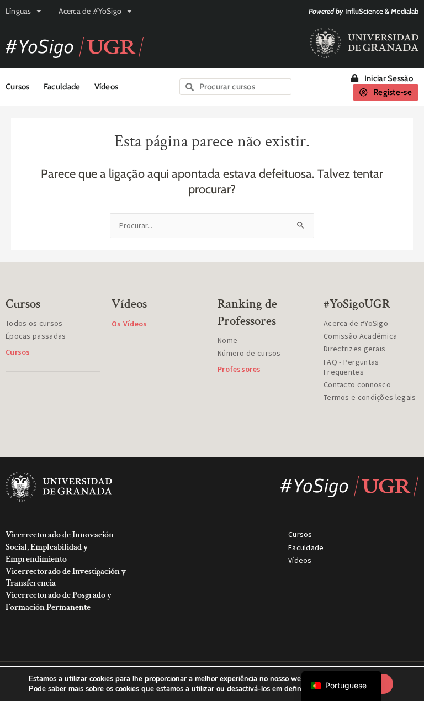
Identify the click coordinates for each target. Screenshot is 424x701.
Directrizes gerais (354, 349)
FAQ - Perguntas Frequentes (351, 367)
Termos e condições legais (370, 397)
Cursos (18, 87)
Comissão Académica (360, 336)
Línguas (18, 11)
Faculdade (62, 87)
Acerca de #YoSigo (90, 11)
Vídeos (106, 87)
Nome (227, 340)
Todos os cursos (34, 323)
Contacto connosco (357, 384)
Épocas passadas (36, 336)
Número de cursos (249, 353)
